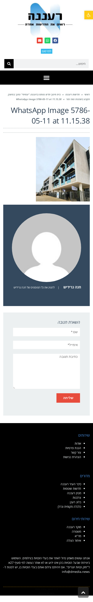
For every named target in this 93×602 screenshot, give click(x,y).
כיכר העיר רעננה (71, 484)
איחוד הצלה (74, 540)
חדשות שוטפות (72, 488)
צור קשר (76, 452)
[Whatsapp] (47, 40)
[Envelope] (40, 40)
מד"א (78, 536)
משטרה (76, 531)
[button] (88, 15)
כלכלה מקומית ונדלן (69, 506)
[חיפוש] (9, 63)
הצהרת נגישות (72, 457)
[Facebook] (55, 40)
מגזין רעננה (74, 493)
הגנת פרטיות (73, 448)
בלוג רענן (75, 502)
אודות (78, 443)
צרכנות (77, 497)
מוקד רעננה (74, 527)
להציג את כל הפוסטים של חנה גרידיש (34, 287)
